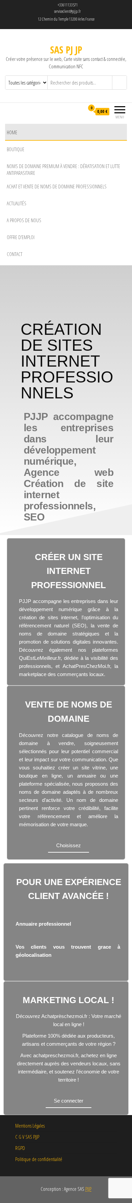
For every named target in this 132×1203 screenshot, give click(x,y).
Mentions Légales (30, 1125)
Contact (14, 254)
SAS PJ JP (66, 49)
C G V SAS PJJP (27, 1136)
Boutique (15, 149)
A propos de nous (24, 220)
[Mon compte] (79, 112)
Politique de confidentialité (38, 1159)
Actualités (16, 203)
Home (12, 132)
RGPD (20, 1147)
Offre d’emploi (21, 237)
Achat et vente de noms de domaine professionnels (57, 186)
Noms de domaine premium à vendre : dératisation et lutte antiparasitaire (63, 169)
